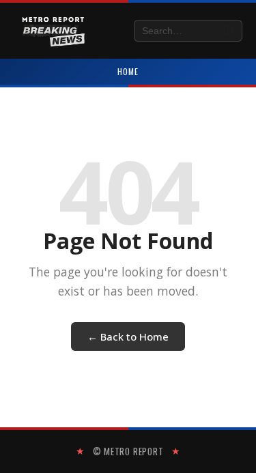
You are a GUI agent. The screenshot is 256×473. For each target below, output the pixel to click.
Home (128, 71)
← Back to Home (128, 336)
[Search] (229, 31)
